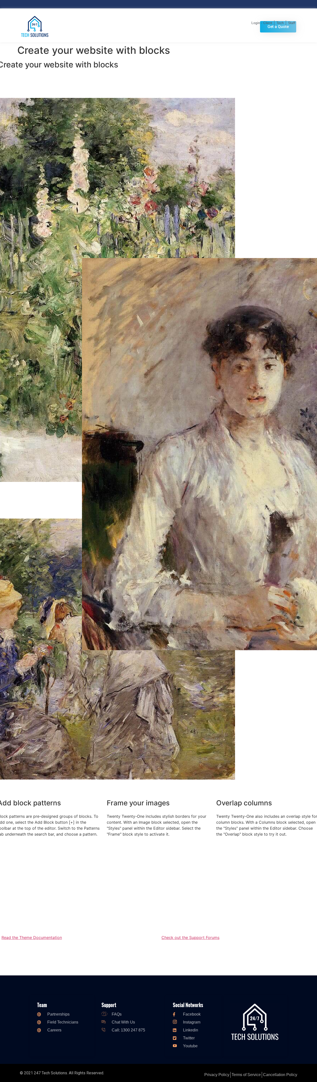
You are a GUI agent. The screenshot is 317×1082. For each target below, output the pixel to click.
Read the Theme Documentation (31, 937)
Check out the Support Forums (190, 937)
